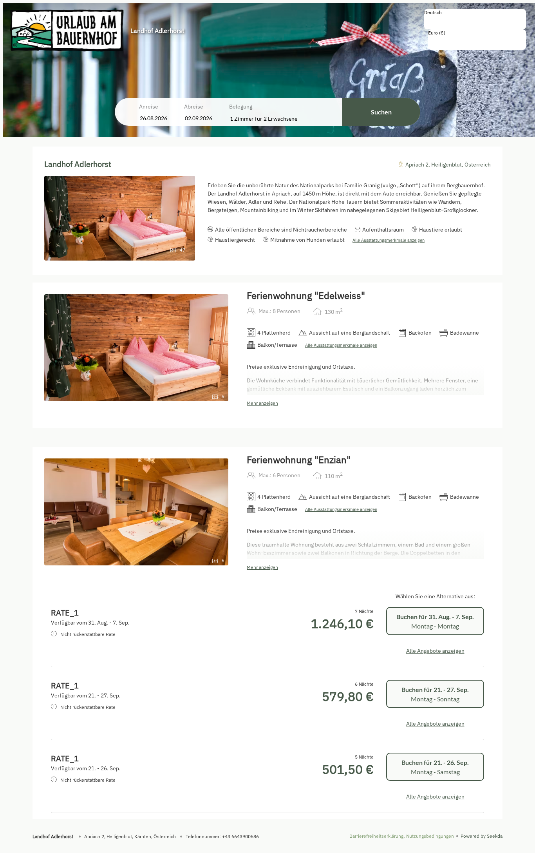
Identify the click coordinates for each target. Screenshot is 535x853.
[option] (475, 21)
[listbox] (475, 19)
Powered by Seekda (481, 836)
